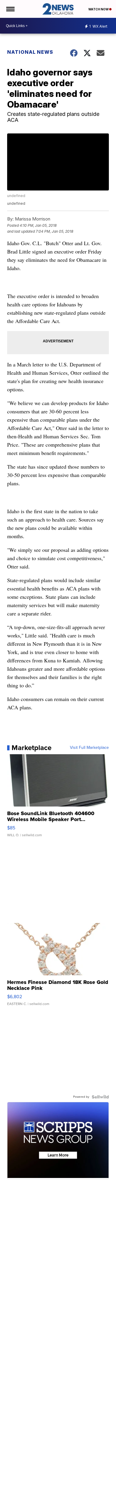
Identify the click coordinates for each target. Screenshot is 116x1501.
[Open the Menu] (9, 8)
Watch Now (98, 9)
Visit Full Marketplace (89, 748)
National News (30, 52)
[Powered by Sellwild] (100, 1097)
